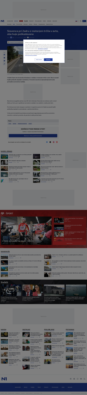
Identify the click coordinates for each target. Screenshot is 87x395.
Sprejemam (48, 59)
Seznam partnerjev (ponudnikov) (31, 55)
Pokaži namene (39, 59)
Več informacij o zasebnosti (43, 48)
